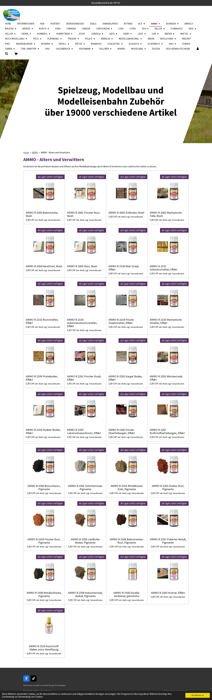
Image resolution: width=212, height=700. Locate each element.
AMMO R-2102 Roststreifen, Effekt (42, 321)
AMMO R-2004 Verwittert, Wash (44, 266)
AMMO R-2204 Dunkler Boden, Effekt (43, 431)
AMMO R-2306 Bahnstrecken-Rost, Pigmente (127, 541)
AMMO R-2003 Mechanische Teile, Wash (166, 214)
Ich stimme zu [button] (198, 695)
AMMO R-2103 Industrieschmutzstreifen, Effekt (82, 323)
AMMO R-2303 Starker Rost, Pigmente (168, 487)
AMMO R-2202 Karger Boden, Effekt (125, 378)
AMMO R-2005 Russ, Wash (82, 266)
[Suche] (6, 53)
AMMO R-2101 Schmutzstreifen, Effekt (163, 268)
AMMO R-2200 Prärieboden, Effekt (42, 378)
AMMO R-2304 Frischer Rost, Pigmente (44, 541)
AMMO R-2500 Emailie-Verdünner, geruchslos (126, 594)
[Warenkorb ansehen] (15, 54)
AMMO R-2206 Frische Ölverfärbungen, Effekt (121, 431)
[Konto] (197, 48)
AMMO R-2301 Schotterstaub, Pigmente (85, 487)
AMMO (35, 152)
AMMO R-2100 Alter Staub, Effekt (123, 268)
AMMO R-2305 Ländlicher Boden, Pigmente (85, 541)
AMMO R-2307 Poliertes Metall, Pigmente (168, 541)
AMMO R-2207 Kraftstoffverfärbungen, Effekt (167, 431)
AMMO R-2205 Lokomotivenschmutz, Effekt (84, 431)
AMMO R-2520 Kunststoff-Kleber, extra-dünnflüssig (44, 648)
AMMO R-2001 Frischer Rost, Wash (83, 214)
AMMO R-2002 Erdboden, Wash (126, 212)
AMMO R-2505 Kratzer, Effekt (168, 592)
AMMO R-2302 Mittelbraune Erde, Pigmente (127, 487)
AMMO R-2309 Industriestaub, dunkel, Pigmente (85, 594)
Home (26, 152)
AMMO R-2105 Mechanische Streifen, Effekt (166, 321)
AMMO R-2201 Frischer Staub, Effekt (84, 378)
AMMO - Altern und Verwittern (55, 152)
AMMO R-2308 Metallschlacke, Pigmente (44, 594)
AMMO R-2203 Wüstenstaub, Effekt (166, 378)
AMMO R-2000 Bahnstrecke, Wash (42, 214)
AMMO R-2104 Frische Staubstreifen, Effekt (121, 321)
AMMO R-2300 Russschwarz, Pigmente (44, 487)
